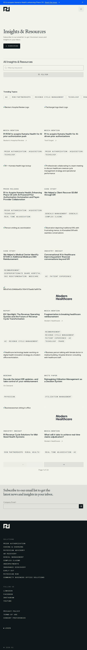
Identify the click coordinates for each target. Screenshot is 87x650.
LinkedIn (8, 591)
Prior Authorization (14, 543)
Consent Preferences (14, 618)
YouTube (7, 601)
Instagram (8, 598)
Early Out (8, 571)
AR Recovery (10, 554)
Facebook (8, 594)
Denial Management (13, 557)
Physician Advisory (14, 550)
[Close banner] (82, 2)
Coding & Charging (13, 547)
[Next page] (64, 464)
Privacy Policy (11, 611)
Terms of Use (10, 614)
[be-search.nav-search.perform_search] (6, 68)
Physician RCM (11, 574)
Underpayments (11, 564)
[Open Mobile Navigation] (81, 9)
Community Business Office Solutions (23, 577)
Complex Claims (11, 560)
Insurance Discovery (14, 567)
